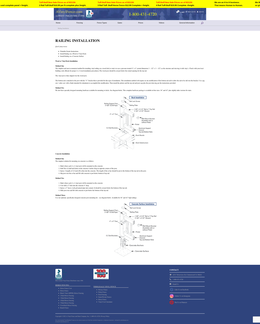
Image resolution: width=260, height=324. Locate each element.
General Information (187, 23)
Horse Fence (64, 291)
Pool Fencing (102, 294)
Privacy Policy (105, 316)
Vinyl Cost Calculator (105, 302)
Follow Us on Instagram (182, 296)
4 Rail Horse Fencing (67, 300)
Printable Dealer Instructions (69, 51)
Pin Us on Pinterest (181, 302)
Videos (161, 23)
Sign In (201, 12)
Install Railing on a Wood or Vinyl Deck (73, 54)
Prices (140, 23)
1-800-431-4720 (95, 316)
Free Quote (192, 12)
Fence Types (102, 23)
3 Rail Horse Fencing (67, 298)
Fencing (79, 23)
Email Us (176, 284)
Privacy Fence (102, 290)
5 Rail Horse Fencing (67, 303)
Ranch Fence (64, 308)
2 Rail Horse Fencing (67, 295)
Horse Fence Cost (66, 288)
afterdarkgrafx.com (65, 321)
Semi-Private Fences (104, 297)
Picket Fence (102, 292)
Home (58, 23)
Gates (120, 23)
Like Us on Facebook (181, 289)
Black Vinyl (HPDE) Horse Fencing (72, 293)
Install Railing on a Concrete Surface (72, 56)
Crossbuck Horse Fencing (68, 305)
